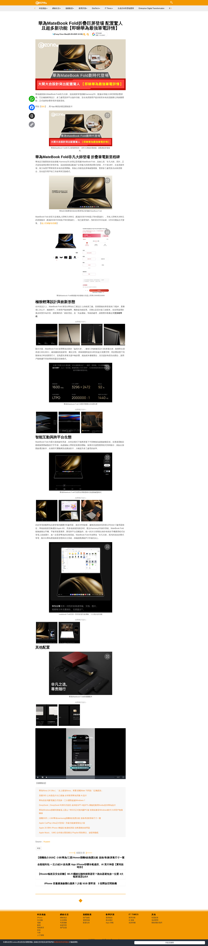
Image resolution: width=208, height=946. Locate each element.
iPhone (39, 918)
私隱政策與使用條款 (61, 942)
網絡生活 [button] (55, 8)
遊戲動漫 (87, 914)
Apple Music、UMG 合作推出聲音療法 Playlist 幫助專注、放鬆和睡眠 (68, 833)
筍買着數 (63, 923)
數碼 (39, 925)
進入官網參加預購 (49, 223)
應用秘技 (109, 918)
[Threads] (32, 116)
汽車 (39, 933)
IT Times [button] (108, 8)
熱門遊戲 (86, 918)
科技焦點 (41, 914)
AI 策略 (131, 920)
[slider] (80, 777)
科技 (38, 848)
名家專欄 (132, 923)
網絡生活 (64, 914)
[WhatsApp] (32, 99)
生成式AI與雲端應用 (126, 8)
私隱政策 (155, 918)
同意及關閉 (169, 943)
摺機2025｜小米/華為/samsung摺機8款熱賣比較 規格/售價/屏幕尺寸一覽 (70, 818)
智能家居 (40, 928)
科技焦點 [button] (42, 8)
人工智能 (40, 935)
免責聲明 (155, 920)
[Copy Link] (32, 125)
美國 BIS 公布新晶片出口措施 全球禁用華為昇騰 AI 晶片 (63, 796)
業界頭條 (132, 918)
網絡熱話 (63, 918)
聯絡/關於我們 (157, 923)
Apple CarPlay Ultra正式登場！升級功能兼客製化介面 (62, 823)
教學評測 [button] (82, 8)
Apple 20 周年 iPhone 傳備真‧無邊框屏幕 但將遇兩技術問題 (64, 828)
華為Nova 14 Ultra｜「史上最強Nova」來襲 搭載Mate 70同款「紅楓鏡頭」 (71, 791)
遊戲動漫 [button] (69, 8)
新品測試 (109, 920)
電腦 (39, 923)
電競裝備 (86, 920)
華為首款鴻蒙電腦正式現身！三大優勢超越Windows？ (62, 800)
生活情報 (63, 920)
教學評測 (110, 914)
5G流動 (40, 920)
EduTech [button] (95, 8)
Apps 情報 (110, 923)
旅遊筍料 (63, 925)
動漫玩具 (86, 923)
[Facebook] (32, 108)
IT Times (134, 914)
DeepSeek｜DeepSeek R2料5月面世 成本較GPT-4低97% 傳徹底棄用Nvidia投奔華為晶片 (77, 805)
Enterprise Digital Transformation (151, 8)
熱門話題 (63, 928)
